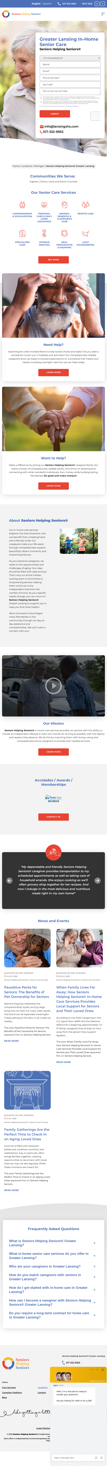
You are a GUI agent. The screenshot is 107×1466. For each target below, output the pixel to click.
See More (53, 259)
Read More (11, 1041)
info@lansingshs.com (61, 126)
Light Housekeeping (85, 243)
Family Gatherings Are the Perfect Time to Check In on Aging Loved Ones (26, 1134)
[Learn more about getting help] (53, 305)
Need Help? (53, 345)
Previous (9, 880)
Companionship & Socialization (22, 215)
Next (97, 880)
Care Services (9, 1387)
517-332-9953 (69, 3)
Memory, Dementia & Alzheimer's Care (64, 217)
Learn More (53, 372)
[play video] (53, 685)
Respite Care (85, 213)
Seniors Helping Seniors (37, 1034)
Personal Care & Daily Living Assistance (44, 217)
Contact (42, 1392)
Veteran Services (44, 243)
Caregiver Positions (12, 1392)
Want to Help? (53, 458)
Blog (4, 1397)
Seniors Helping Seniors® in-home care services (26, 980)
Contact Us (53, 817)
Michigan (39, 166)
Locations (26, 166)
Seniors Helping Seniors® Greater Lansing (83, 1356)
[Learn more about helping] (53, 419)
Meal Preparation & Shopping (64, 245)
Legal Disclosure (44, 1428)
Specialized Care (22, 243)
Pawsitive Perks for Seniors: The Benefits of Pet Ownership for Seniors (26, 992)
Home (16, 166)
